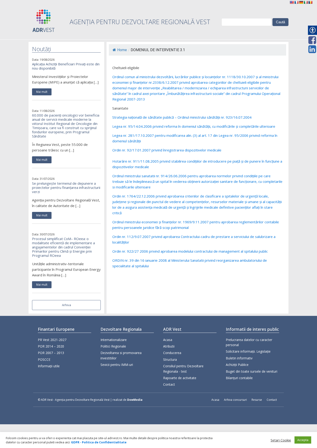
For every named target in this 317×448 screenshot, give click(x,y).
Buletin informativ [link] (239, 358)
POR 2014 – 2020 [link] (51, 346)
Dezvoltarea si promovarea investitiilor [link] (121, 355)
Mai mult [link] (41, 92)
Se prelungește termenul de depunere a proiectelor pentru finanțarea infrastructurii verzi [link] (66, 187)
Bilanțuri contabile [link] (239, 378)
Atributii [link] (169, 346)
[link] (292, 2)
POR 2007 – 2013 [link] (51, 353)
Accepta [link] (302, 440)
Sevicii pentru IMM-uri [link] (116, 364)
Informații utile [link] (49, 366)
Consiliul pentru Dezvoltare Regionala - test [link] (183, 368)
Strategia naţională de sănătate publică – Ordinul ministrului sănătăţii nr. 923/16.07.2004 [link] (182, 117)
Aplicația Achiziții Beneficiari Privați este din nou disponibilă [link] (66, 66)
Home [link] (122, 50)
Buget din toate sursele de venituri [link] (251, 371)
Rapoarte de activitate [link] (179, 378)
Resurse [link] (257, 400)
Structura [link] (170, 359)
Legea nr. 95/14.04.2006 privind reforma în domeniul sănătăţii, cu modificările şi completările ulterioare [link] (193, 126)
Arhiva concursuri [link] (235, 400)
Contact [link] (169, 384)
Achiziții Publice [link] (237, 364)
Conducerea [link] (172, 353)
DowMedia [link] (134, 400)
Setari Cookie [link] (281, 440)
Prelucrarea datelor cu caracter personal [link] (249, 342)
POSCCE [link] (44, 359)
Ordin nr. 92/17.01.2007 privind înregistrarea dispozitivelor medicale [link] (166, 150)
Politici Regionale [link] (113, 346)
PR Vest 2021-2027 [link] (52, 340)
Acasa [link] (167, 340)
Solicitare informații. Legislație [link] (248, 351)
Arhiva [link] (66, 305)
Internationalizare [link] (113, 340)
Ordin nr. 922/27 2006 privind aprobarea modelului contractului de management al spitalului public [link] (190, 251)
